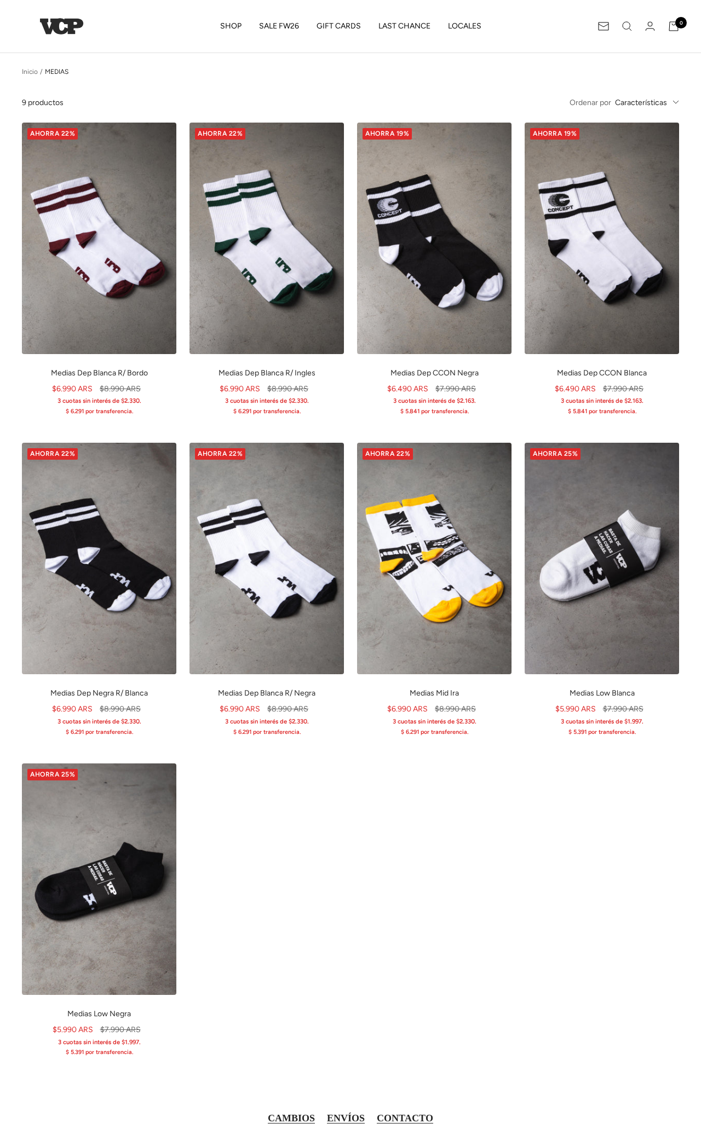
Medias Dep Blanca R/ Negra (266, 693)
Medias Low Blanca (602, 693)
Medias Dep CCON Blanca (602, 373)
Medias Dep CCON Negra (434, 373)
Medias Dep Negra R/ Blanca (99, 693)
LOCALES (464, 26)
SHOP (231, 26)
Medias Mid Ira (434, 693)
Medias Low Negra (99, 1013)
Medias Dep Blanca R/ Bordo (99, 373)
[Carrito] (673, 26)
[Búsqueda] (627, 26)
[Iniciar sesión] (650, 26)
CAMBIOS (291, 1118)
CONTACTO (405, 1118)
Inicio (30, 72)
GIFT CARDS (339, 26)
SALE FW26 (279, 26)
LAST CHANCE (404, 26)
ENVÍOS (346, 1118)
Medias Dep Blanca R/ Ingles (267, 373)
